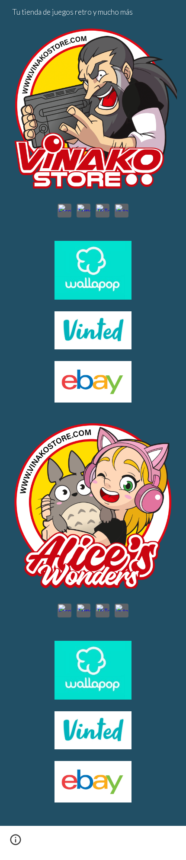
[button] (15, 842)
